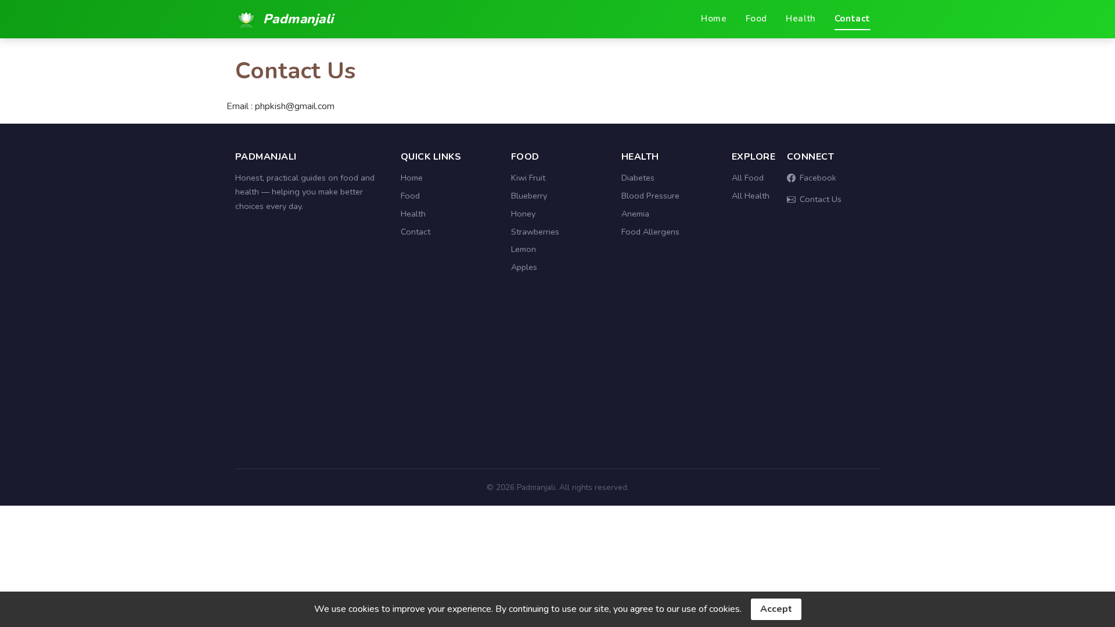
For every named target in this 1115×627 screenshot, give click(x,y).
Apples (524, 267)
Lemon (523, 249)
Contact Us (820, 199)
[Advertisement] (557, 378)
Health (801, 18)
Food (756, 18)
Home (713, 18)
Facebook (818, 177)
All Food (748, 177)
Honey (523, 213)
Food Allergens (650, 231)
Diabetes (637, 177)
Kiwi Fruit (528, 177)
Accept (776, 609)
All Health (750, 195)
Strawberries (535, 231)
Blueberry (529, 195)
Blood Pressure (650, 195)
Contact (853, 18)
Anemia (635, 213)
